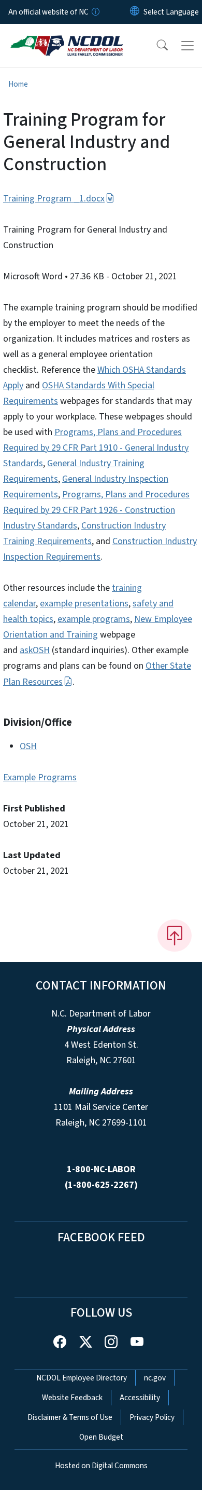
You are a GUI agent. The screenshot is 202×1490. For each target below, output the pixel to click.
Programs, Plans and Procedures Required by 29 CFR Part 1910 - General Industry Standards (96, 448)
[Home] (66, 36)
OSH (28, 746)
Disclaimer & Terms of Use (69, 1417)
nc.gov (155, 1378)
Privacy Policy (152, 1417)
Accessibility (140, 1397)
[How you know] (94, 12)
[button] (155, 45)
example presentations (84, 603)
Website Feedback (72, 1397)
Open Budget (101, 1437)
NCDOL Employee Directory (81, 1378)
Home (18, 84)
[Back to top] (174, 935)
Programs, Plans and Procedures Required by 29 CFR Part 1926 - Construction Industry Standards (96, 510)
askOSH (35, 650)
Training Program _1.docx (54, 198)
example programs (93, 619)
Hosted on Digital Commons (101, 1465)
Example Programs (40, 777)
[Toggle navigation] (187, 45)
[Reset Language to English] (134, 12)
